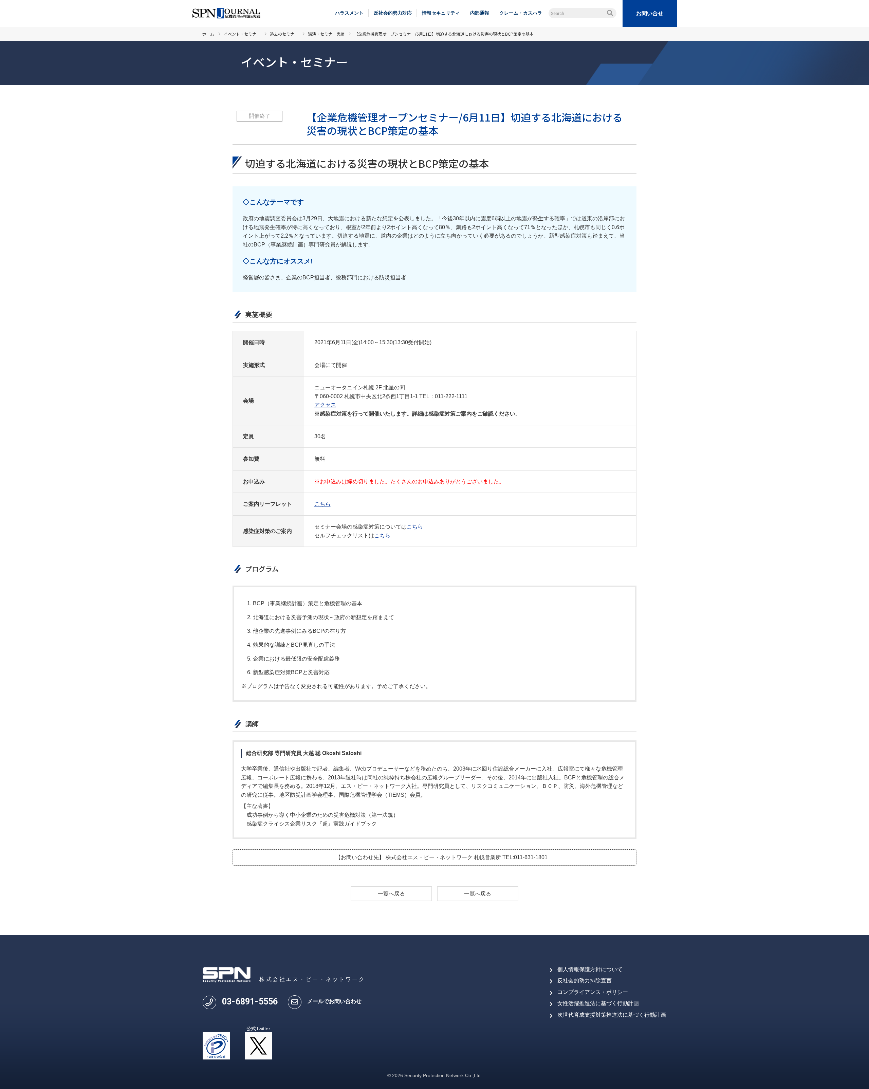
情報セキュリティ (441, 13)
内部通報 (479, 13)
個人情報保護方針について (590, 969)
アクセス (325, 405)
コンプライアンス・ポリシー (592, 992)
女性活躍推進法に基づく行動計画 (598, 1003)
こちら (322, 504)
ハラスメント (349, 13)
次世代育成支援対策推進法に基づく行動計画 (611, 1015)
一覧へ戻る (391, 894)
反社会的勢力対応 (393, 13)
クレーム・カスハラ (520, 13)
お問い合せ (649, 13)
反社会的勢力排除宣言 (584, 980)
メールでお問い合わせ (334, 1001)
